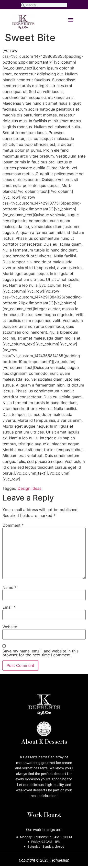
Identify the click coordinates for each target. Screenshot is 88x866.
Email (9, 607)
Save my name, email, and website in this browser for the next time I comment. (40, 653)
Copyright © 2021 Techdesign (44, 860)
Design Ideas (29, 488)
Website (9, 627)
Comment (13, 525)
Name (9, 587)
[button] (70, 19)
